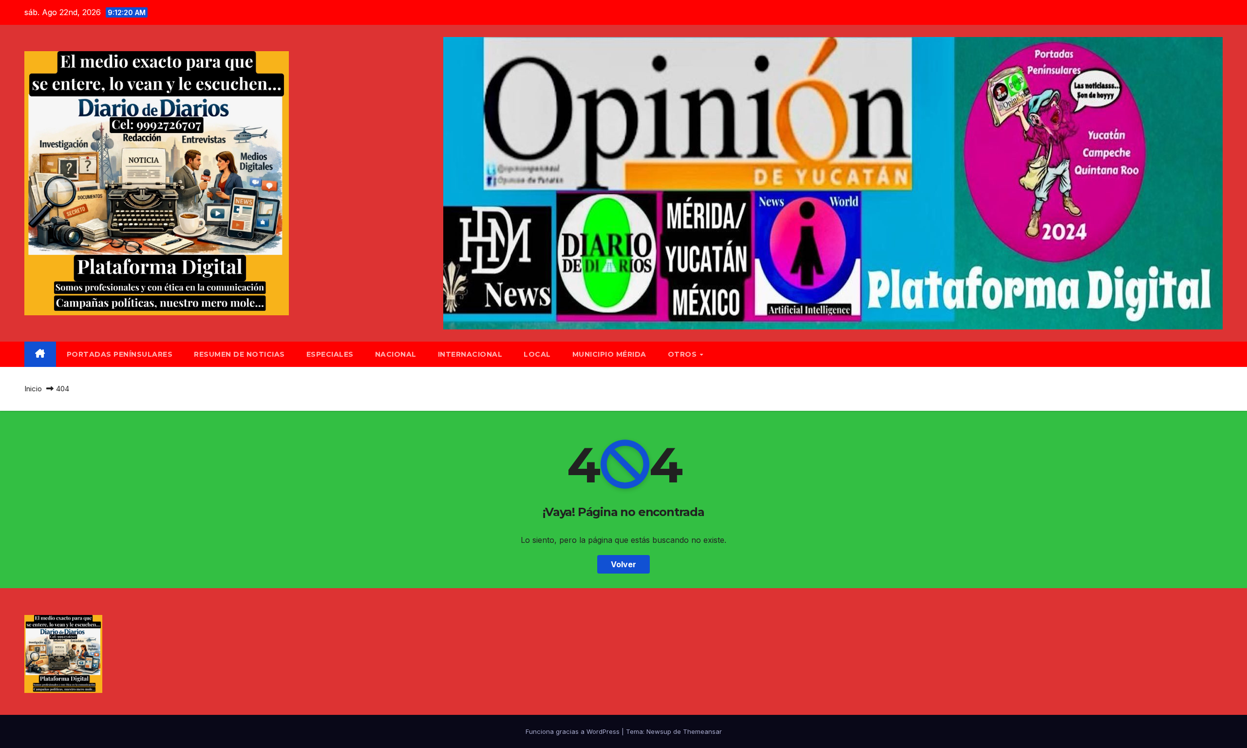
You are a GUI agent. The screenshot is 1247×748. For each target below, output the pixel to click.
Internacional (470, 354)
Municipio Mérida (609, 354)
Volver (623, 564)
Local (537, 354)
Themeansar (702, 731)
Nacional (395, 354)
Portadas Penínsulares (120, 354)
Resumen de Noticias (239, 354)
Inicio (33, 388)
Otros (683, 354)
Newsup (658, 731)
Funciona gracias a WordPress (574, 731)
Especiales (330, 354)
